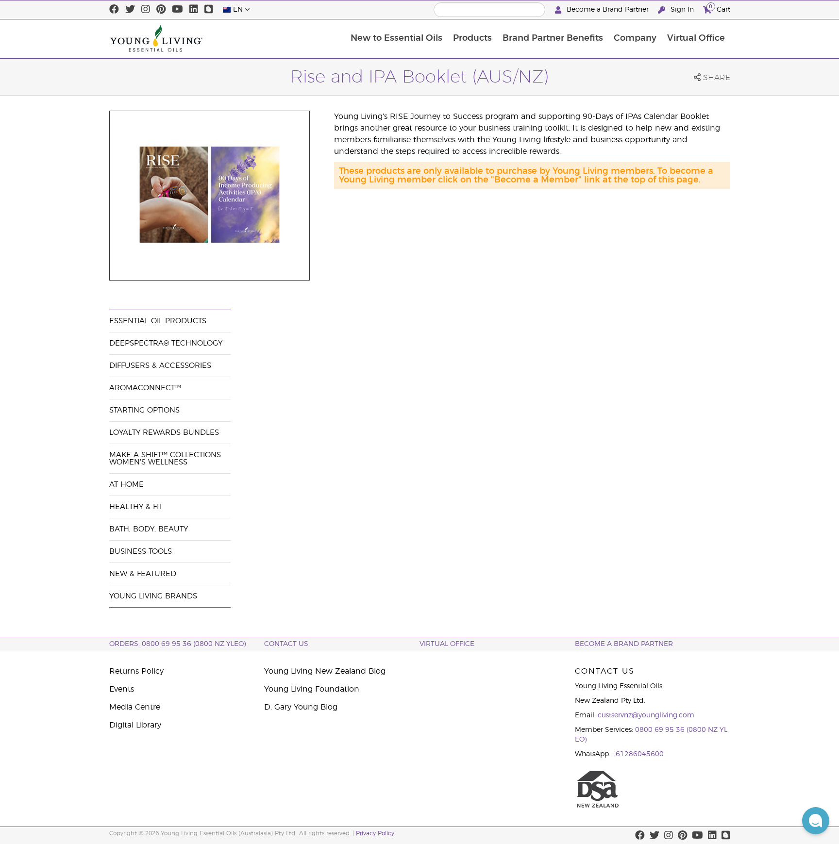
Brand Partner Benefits (553, 38)
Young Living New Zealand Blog (325, 671)
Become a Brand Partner (608, 9)
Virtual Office (696, 38)
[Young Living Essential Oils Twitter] (130, 9)
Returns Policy (136, 671)
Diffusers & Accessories (160, 365)
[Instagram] (145, 9)
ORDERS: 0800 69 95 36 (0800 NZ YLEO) (177, 644)
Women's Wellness (148, 462)
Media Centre (134, 707)
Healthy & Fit (136, 507)
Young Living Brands (153, 596)
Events (121, 689)
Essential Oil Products (157, 321)
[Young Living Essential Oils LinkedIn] (193, 9)
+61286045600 (638, 754)
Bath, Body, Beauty (148, 529)
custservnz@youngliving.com (646, 715)
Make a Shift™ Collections (165, 455)
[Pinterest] (161, 9)
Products (472, 38)
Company (635, 38)
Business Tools (140, 551)
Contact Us (286, 644)
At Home (126, 484)
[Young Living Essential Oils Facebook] (114, 9)
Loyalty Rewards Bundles (164, 432)
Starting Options (144, 410)
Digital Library (135, 725)
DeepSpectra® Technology (165, 343)
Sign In (682, 9)
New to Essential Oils (396, 38)
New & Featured (142, 574)
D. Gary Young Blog (300, 707)
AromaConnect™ (145, 388)
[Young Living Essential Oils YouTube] (177, 9)
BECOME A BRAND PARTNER (624, 644)
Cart (719, 8)
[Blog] (208, 9)
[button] (815, 820)
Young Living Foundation (311, 689)
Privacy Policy (375, 833)
